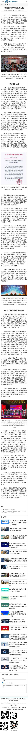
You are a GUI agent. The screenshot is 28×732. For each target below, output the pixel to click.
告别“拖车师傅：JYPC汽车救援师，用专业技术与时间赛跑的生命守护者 (18, 668)
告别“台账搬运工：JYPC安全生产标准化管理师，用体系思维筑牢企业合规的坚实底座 (18, 637)
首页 (1, 4)
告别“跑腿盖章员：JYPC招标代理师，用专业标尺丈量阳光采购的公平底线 (18, 660)
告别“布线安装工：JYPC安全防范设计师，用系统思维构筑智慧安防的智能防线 (18, 652)
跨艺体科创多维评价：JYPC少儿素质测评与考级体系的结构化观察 (18, 606)
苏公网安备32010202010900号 (15, 709)
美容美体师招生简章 (10, 509)
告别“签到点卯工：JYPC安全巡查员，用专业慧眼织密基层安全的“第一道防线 (18, 645)
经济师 (7, 698)
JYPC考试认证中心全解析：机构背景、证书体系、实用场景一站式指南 (18, 523)
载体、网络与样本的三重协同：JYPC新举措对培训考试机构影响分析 (17, 545)
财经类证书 (13, 698)
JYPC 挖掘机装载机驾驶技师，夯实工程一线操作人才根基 (18, 583)
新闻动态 (6, 4)
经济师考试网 (14, 705)
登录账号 (11, 683)
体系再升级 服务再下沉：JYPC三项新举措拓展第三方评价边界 (17, 614)
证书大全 (19, 698)
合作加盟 (11, 700)
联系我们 (16, 700)
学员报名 (24, 698)
